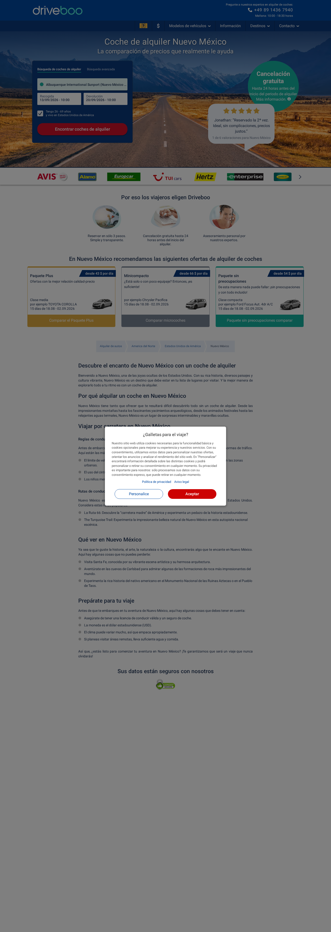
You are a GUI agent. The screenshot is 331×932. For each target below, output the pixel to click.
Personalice (139, 493)
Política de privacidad (156, 482)
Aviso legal (181, 482)
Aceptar (192, 493)
